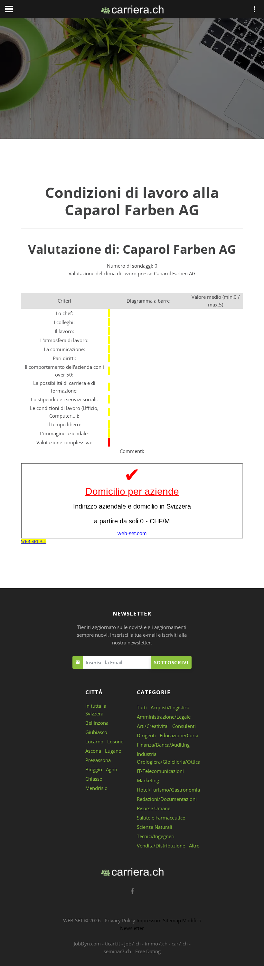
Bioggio (93, 769)
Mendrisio (96, 788)
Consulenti (184, 726)
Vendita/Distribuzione (161, 845)
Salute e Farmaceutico (161, 817)
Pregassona (98, 760)
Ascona (93, 751)
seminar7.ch (117, 951)
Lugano (113, 751)
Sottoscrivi (171, 662)
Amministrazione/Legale (164, 716)
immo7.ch (156, 943)
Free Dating (148, 951)
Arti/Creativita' (152, 726)
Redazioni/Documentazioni (167, 799)
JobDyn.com (87, 943)
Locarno (94, 741)
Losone (115, 741)
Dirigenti (146, 735)
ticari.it (112, 943)
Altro (194, 845)
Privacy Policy (120, 920)
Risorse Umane (153, 808)
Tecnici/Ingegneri (155, 836)
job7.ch (132, 943)
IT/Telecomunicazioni (160, 771)
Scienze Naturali (154, 827)
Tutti (142, 707)
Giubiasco (96, 732)
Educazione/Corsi (179, 735)
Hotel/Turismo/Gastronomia (168, 789)
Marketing (148, 780)
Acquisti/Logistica (170, 707)
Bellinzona (96, 723)
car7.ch (180, 943)
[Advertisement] (132, 80)
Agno (111, 769)
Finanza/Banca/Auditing (163, 744)
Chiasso (93, 778)
